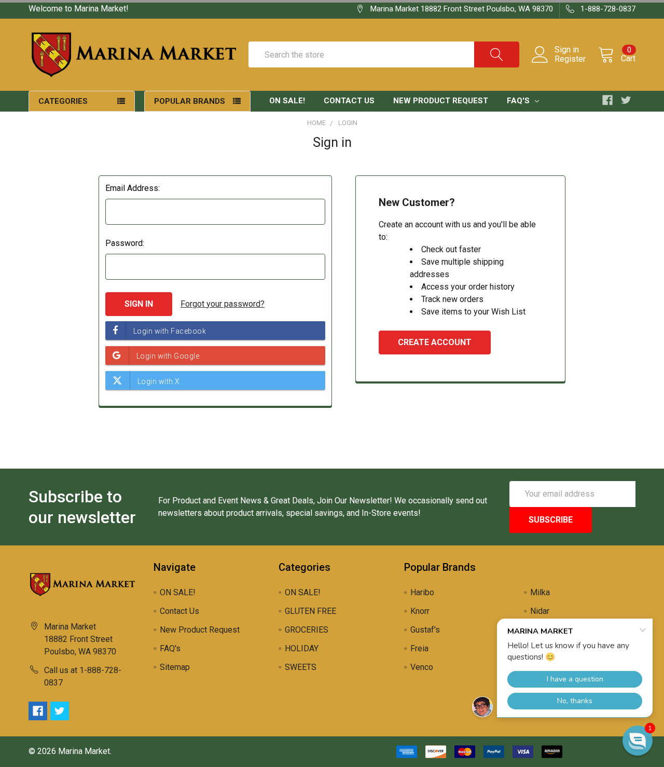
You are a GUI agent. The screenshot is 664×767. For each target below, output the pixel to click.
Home (316, 123)
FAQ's (519, 100)
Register (570, 59)
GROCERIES (306, 630)
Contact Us (349, 100)
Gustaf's (425, 630)
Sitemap (175, 667)
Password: (124, 243)
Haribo (422, 592)
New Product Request (440, 100)
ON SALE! (287, 100)
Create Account (435, 342)
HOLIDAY (302, 648)
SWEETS (300, 667)
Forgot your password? (223, 304)
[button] (637, 740)
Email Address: (132, 188)
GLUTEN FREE (310, 611)
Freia (419, 648)
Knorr (420, 611)
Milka (540, 592)
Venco (421, 667)
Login (347, 123)
